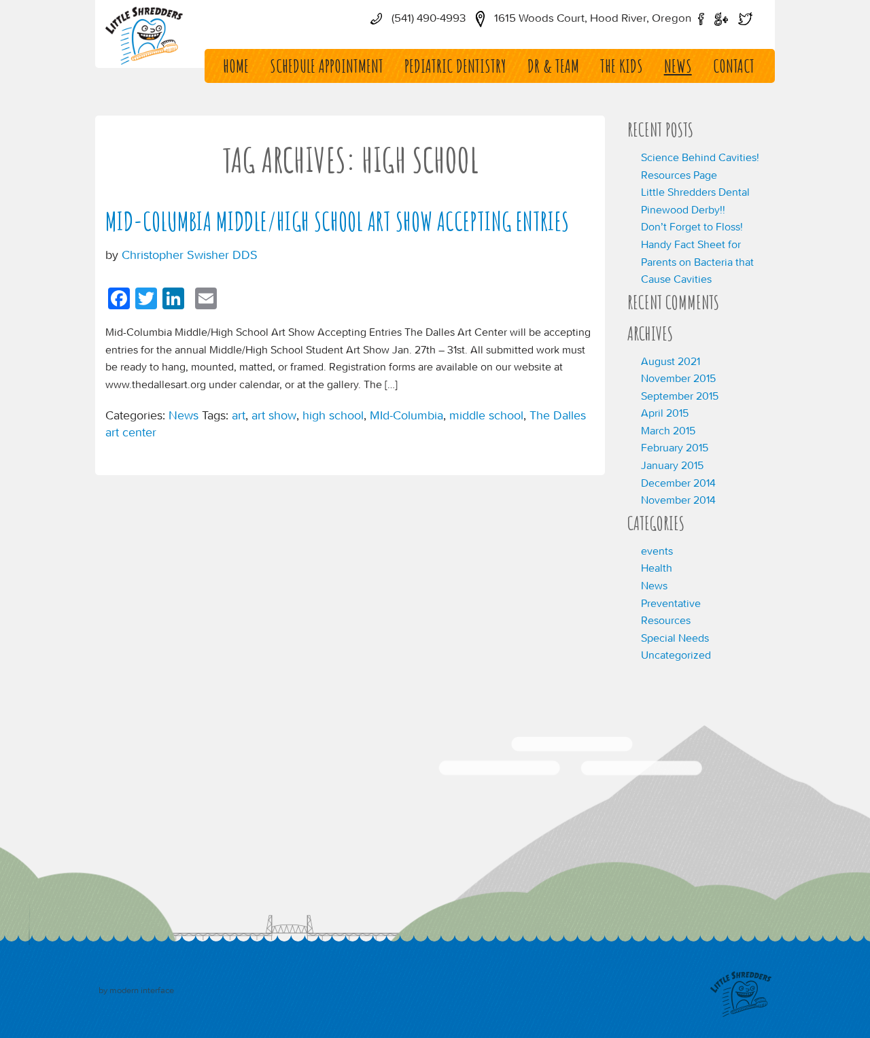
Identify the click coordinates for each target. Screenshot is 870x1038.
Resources (666, 620)
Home (236, 66)
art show (273, 415)
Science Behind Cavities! (700, 157)
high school (333, 415)
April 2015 (665, 412)
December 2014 (678, 482)
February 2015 (674, 447)
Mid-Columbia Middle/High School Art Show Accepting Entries (337, 221)
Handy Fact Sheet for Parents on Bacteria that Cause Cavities (697, 261)
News (678, 66)
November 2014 (678, 499)
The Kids (621, 66)
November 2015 (678, 378)
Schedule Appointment (326, 66)
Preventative (671, 603)
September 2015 (679, 395)
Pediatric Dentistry (455, 66)
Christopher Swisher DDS (190, 254)
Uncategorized (676, 654)
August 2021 (670, 361)
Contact (733, 66)
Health (656, 567)
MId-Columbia (406, 415)
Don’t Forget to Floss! (692, 226)
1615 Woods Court (591, 17)
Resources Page (679, 174)
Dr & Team (553, 66)
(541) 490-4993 (427, 17)
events (657, 550)
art (238, 415)
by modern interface (136, 990)
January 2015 (672, 465)
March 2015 (668, 430)
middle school (486, 415)
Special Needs (675, 637)
